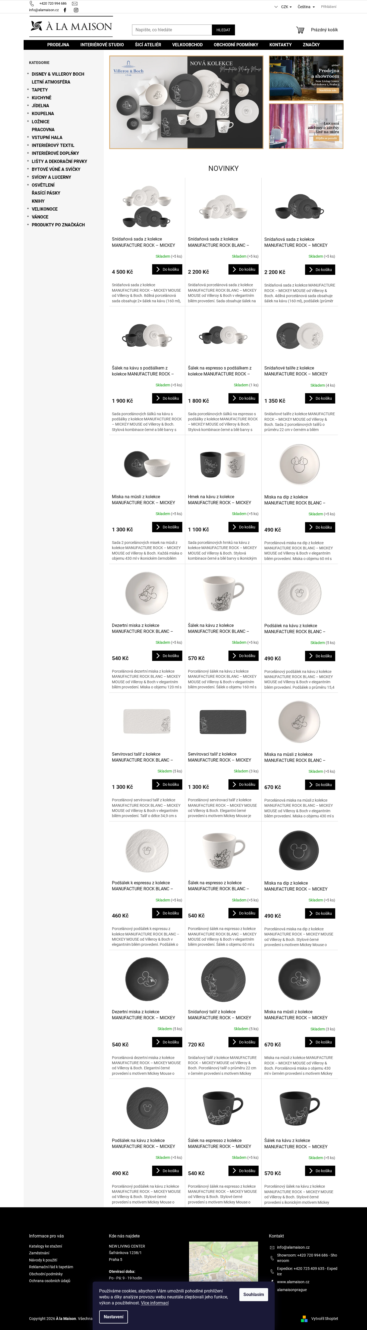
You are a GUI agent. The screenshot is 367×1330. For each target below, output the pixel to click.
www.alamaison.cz (293, 1282)
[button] (120, 102)
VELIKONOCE (45, 209)
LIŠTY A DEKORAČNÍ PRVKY (59, 161)
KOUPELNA (43, 113)
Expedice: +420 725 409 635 (300, 1268)
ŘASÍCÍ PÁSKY (46, 193)
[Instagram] (76, 10)
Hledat (223, 30)
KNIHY (38, 201)
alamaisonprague (292, 1290)
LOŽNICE (40, 121)
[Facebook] (65, 10)
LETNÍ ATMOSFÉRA (51, 82)
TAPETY (40, 90)
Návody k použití (43, 1260)
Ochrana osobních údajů (49, 1281)
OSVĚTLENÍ (43, 185)
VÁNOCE (40, 217)
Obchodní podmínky (46, 1274)
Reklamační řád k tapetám (51, 1267)
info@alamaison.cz (293, 1247)
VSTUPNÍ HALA (47, 137)
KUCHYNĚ (41, 97)
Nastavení (113, 1316)
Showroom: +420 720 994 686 (302, 1255)
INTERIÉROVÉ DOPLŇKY (55, 153)
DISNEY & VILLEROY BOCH (58, 74)
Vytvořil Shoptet (324, 1318)
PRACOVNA (43, 129)
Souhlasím (253, 1294)
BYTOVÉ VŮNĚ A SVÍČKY (56, 169)
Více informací (155, 1303)
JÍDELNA (40, 105)
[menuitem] (58, 45)
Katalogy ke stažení (45, 1246)
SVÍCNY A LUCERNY (51, 177)
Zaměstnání (39, 1253)
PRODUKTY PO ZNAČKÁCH (58, 224)
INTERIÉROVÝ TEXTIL (53, 145)
